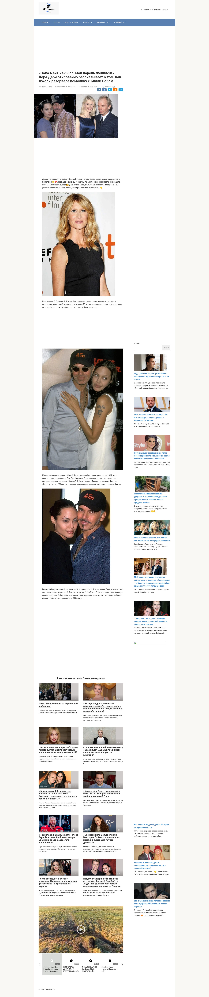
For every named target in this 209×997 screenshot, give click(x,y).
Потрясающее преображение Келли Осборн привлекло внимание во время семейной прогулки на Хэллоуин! (152, 456)
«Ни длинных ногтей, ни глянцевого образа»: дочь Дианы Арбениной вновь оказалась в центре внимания (103, 751)
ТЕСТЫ (56, 22)
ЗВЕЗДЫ (112, 87)
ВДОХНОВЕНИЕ (71, 22)
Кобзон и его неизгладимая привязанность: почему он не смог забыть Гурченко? (150, 865)
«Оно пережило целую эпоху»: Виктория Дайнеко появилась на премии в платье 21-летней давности (101, 838)
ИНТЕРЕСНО (119, 22)
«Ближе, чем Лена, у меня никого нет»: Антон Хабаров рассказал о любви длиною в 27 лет (101, 794)
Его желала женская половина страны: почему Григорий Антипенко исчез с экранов (152, 904)
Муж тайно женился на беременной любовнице (58, 704)
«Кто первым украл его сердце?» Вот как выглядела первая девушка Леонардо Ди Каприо (151, 417)
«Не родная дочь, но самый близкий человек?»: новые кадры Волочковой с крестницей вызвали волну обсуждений (102, 707)
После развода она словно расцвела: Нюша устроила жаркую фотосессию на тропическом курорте (58, 882)
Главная (44, 22)
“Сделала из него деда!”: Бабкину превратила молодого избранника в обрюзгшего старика (150, 621)
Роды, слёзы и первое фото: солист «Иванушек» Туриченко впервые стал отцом (151, 376)
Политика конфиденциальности (154, 9)
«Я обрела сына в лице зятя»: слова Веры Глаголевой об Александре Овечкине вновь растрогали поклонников (58, 838)
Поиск (137, 343)
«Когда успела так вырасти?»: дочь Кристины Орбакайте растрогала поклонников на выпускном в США (58, 750)
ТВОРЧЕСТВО (103, 22)
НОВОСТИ (87, 22)
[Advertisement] (104, 47)
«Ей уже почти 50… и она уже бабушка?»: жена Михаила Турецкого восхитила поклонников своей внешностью (58, 795)
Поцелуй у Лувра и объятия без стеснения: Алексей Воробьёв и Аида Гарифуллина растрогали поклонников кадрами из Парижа (101, 882)
